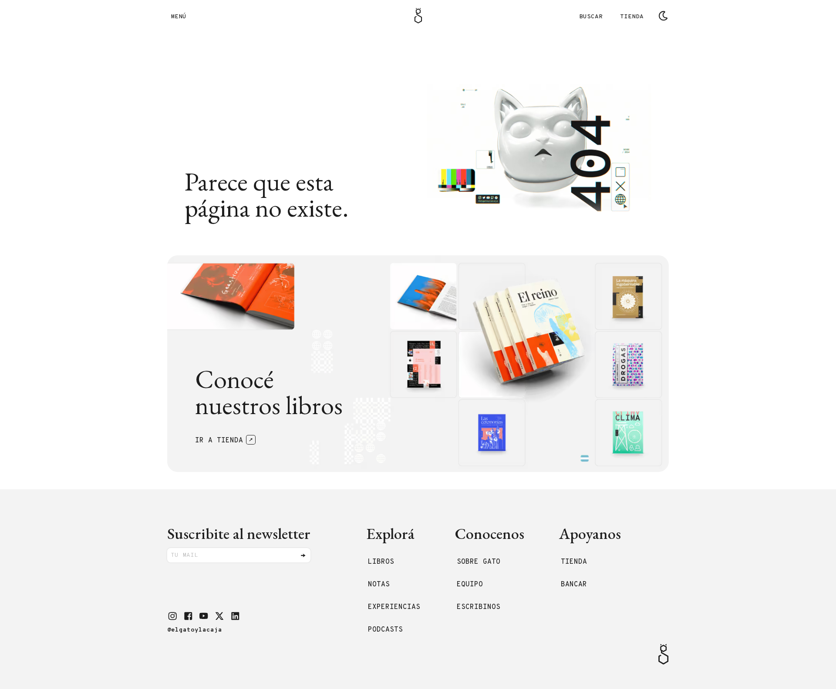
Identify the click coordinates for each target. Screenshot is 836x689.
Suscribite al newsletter (238, 533)
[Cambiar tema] (663, 16)
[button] (172, 616)
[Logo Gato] (418, 15)
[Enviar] (303, 555)
